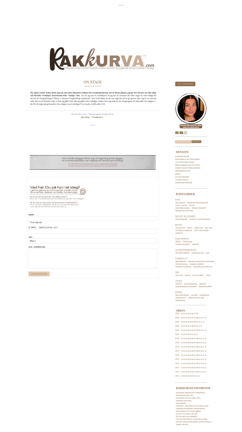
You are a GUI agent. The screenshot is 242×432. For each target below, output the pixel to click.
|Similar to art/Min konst (199, 219)
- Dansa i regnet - (182, 425)
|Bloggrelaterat (182, 295)
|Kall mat (208, 228)
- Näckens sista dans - (183, 401)
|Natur (184, 205)
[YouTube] (181, 133)
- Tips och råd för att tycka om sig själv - (191, 419)
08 (197, 314)
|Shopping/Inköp (205, 287)
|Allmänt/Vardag (182, 253)
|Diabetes (179, 233)
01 (182, 314)
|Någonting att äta (196, 298)
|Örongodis (180, 301)
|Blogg (187, 275)
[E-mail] (177, 133)
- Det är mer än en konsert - (186, 417)
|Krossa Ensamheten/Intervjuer (201, 262)
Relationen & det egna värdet (187, 159)
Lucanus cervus (181, 180)
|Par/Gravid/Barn (182, 208)
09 (199, 318)
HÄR (103, 104)
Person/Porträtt (79, 114)
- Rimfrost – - (192, 406)
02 (184, 314)
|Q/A (207, 253)
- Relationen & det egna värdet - (188, 411)
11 (203, 318)
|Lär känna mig (197, 253)
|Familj (178, 242)
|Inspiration (204, 295)
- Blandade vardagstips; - (190, 393)
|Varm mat (198, 228)
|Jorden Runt (181, 298)
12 (205, 318)
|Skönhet (202, 284)
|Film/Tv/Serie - (198, 275)
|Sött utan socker (201, 231)
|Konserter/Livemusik (184, 211)
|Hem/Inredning (191, 284)
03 (186, 314)
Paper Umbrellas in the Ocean (187, 165)
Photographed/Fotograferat (101, 114)
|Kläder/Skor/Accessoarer (186, 287)
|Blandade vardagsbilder (197, 203)
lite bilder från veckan (184, 162)
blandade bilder (182, 156)
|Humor (194, 295)
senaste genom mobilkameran (187, 168)
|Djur (177, 205)
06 (193, 314)
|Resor (191, 205)
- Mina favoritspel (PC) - (184, 395)
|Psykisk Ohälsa (181, 264)
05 (190, 314)
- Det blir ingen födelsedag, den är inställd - (193, 422)
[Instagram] (185, 133)
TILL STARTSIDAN (185, 84)
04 (188, 314)
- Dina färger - (181, 403)
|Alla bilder (180, 203)
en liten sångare (182, 177)
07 (195, 314)
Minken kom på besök (183, 183)
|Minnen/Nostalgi (182, 244)
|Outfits (178, 284)
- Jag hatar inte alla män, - (188, 398)
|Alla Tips (179, 275)
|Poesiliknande (181, 219)
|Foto (208, 275)
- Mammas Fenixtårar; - (190, 409)
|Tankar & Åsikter (196, 264)
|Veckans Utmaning (183, 267)
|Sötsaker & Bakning (183, 231)
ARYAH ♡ (178, 174)
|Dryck (189, 228)
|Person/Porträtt (198, 208)
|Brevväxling (180, 262)
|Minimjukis (187, 242)
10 (201, 318)
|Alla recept (180, 228)
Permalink (85, 117)
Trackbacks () (97, 117)
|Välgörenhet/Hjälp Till (203, 267)
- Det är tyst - (186, 414)
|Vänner (195, 244)
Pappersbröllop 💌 (183, 171)
